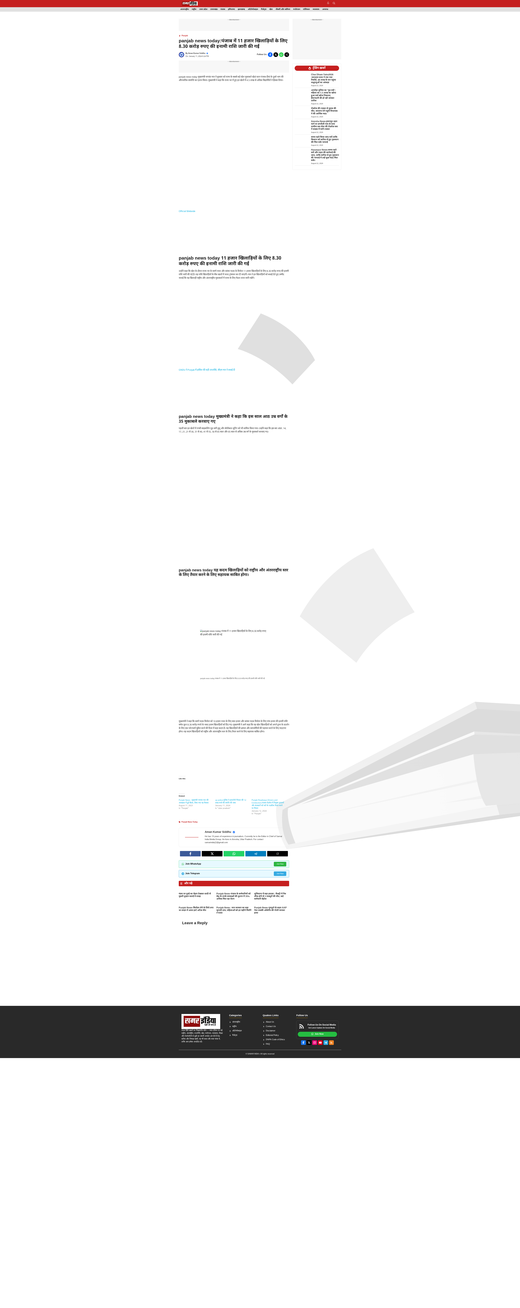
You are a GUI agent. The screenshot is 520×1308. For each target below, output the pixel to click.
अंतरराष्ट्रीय (184, 9)
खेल (271, 9)
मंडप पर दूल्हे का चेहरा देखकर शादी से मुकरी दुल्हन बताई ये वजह (195, 895)
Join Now (280, 864)
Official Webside (187, 211)
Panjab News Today (189, 822)
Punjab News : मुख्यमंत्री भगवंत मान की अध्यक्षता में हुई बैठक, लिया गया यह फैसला (194, 801)
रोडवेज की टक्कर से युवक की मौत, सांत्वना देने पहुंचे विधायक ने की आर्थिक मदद (324, 111)
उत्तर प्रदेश (203, 9)
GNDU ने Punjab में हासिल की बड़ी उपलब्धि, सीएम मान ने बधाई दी (207, 370)
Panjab (185, 35)
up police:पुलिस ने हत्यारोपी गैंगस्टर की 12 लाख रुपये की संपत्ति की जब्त (230, 801)
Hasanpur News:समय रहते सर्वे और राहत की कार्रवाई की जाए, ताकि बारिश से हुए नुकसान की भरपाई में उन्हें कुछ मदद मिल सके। (325, 155)
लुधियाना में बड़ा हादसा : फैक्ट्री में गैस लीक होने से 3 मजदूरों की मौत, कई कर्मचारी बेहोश (270, 896)
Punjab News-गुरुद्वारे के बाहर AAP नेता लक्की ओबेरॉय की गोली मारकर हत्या (270, 910)
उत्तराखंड (213, 9)
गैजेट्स (263, 9)
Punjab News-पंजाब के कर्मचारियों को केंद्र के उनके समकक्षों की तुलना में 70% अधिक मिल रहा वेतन (233, 896)
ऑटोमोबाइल (253, 9)
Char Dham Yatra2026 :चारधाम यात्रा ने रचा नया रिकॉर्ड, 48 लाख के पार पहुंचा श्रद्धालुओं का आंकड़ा (323, 78)
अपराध (325, 9)
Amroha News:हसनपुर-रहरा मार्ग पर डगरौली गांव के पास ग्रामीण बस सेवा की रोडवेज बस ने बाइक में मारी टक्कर (324, 125)
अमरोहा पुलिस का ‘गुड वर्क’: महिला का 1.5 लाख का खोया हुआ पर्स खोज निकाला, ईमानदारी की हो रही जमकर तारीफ (323, 95)
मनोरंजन (296, 9)
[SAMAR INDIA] (190, 3)
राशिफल (306, 9)
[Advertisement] (234, 105)
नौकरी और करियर (283, 9)
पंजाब (222, 9)
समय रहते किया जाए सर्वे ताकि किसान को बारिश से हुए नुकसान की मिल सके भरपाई (325, 140)
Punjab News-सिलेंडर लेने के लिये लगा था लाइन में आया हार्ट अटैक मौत (196, 909)
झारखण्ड (241, 9)
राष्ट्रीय (194, 9)
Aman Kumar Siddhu (196, 53)
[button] (334, 3)
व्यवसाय (316, 9)
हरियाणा (231, 9)
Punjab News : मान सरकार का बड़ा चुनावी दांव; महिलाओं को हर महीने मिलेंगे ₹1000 (233, 910)
